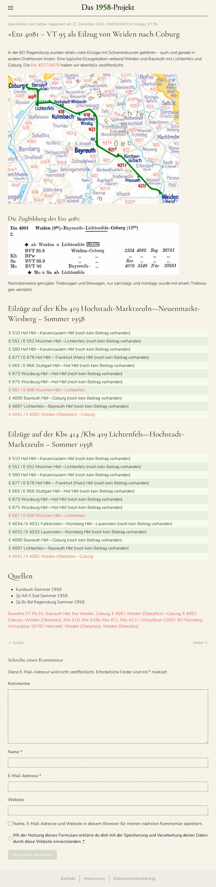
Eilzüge (139, 24)
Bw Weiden (83, 614)
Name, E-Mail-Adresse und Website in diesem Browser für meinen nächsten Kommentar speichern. (107, 824)
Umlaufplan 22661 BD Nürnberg (171, 620)
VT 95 (152, 24)
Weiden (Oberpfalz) (121, 626)
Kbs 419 (71, 620)
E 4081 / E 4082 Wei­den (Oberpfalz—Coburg (51, 556)
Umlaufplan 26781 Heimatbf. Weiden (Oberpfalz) (54, 626)
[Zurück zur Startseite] (108, 8)
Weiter (198, 642)
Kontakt (68, 878)
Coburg (103, 614)
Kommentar (19, 683)
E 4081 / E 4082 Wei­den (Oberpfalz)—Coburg (52, 414)
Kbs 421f (129, 620)
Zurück (18, 642)
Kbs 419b (91, 620)
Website (16, 800)
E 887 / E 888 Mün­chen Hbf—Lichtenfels (47, 390)
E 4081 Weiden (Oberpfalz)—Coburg (146, 614)
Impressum (94, 878)
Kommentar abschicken (32, 854)
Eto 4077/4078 (45, 65)
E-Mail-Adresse (24, 776)
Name (15, 752)
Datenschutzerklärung (134, 878)
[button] (10, 8)
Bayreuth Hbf (58, 614)
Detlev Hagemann (51, 24)
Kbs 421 (110, 620)
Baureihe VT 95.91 (25, 614)
